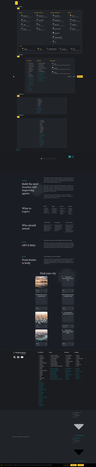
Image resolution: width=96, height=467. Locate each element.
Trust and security (80, 358)
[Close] (94, 465)
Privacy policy (76, 414)
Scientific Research (42, 71)
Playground (42, 358)
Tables (41, 395)
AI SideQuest (42, 135)
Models (41, 364)
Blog (41, 123)
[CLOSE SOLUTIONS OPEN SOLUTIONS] (18, 56)
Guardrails (42, 361)
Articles (41, 138)
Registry (41, 398)
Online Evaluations (43, 389)
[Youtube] (22, 357)
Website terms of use (77, 412)
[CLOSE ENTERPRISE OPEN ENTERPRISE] (18, 96)
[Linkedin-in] (18, 357)
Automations (42, 404)
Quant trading (31, 76)
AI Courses (42, 120)
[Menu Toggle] (16, 3)
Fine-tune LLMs (31, 69)
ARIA (41, 379)
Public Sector (41, 69)
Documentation (69, 355)
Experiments (42, 392)
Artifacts (41, 373)
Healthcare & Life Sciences (43, 68)
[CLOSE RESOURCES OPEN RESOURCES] (18, 117)
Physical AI (30, 71)
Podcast (41, 126)
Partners (39, 103)
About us (78, 355)
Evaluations (30, 68)
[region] (48, 465)
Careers (78, 361)
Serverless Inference (43, 370)
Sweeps (41, 367)
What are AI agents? (54, 355)
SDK (41, 376)
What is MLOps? (54, 361)
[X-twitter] (14, 357)
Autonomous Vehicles (42, 63)
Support (39, 105)
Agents (41, 386)
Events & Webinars (41, 130)
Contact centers (31, 66)
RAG (29, 72)
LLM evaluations (54, 358)
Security (39, 99)
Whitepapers (42, 141)
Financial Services (41, 66)
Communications (41, 64)
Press (41, 132)
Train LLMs (30, 74)
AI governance (31, 63)
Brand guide (79, 364)
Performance (40, 102)
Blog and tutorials (69, 361)
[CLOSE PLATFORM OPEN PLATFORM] (18, 8)
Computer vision (31, 64)
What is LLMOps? (54, 364)
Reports (41, 401)
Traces (41, 355)
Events (67, 364)
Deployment (40, 100)
